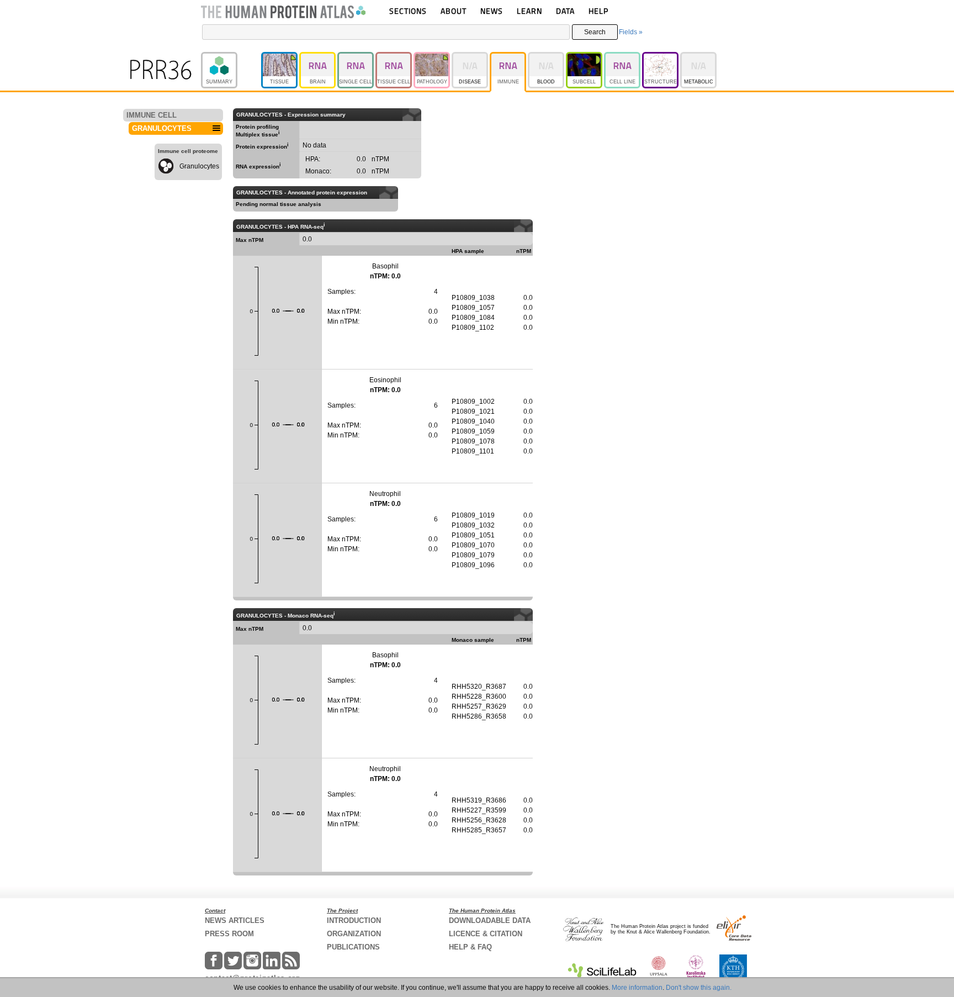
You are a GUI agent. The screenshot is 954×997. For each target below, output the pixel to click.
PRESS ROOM (229, 934)
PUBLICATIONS (353, 947)
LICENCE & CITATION (485, 934)
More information (637, 987)
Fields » (631, 32)
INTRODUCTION (354, 920)
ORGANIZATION (354, 934)
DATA (565, 11)
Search (595, 32)
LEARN (529, 11)
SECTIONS (408, 11)
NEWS (491, 11)
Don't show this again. (699, 987)
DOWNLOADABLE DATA (490, 920)
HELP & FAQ (470, 947)
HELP (598, 11)
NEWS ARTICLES (234, 920)
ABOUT (454, 11)
